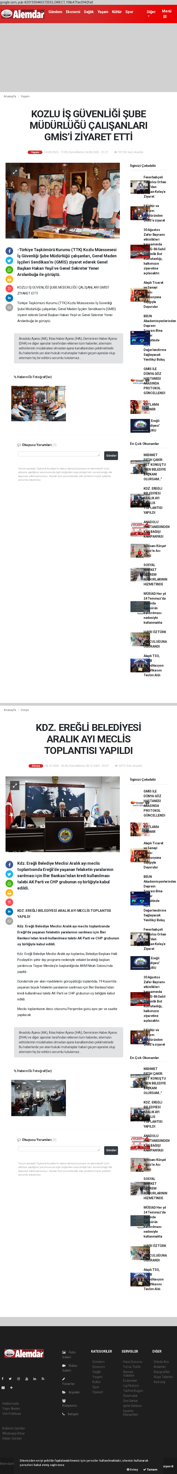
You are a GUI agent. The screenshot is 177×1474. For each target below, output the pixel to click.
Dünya (25, 710)
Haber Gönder (12, 1438)
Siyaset (97, 1392)
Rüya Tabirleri (163, 1377)
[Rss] (45, 1379)
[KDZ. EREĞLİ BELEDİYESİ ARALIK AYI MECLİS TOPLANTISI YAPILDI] (63, 814)
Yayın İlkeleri (11, 1408)
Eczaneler (130, 1380)
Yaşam (102, 12)
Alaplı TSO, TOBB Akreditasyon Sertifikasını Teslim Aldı (154, 665)
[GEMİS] (38, 403)
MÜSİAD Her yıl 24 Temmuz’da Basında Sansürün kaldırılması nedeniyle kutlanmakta (155, 608)
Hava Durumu (132, 1362)
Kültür (117, 12)
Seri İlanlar (130, 1401)
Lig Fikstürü (131, 1385)
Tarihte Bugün (133, 1391)
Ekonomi (73, 12)
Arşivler (74, 1392)
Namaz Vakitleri (128, 1373)
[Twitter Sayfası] (12, 1379)
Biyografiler (162, 1372)
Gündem (55, 12)
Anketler (160, 1367)
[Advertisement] (88, 57)
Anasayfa (10, 96)
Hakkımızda (10, 1403)
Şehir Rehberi (132, 1406)
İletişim (73, 1414)
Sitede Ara (161, 1362)
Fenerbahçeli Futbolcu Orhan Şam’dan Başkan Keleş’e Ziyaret (155, 186)
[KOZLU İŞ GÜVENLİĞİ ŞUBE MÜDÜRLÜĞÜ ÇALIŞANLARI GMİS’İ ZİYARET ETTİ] (63, 200)
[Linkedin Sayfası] (36, 1379)
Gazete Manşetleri (130, 1412)
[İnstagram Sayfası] (20, 1379)
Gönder (111, 455)
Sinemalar (130, 1396)
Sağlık (89, 12)
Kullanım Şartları (13, 1428)
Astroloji (159, 1382)
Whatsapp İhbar (13, 1433)
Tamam (151, 1469)
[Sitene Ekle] (13, 1388)
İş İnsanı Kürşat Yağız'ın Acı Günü (155, 550)
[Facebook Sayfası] (4, 1379)
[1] (38, 1098)
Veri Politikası (11, 1413)
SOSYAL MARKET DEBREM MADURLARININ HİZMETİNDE (155, 574)
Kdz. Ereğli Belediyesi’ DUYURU (152, 425)
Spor (129, 12)
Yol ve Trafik (132, 1367)
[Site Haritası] (5, 1388)
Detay (133, 1469)
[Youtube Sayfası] (28, 1379)
